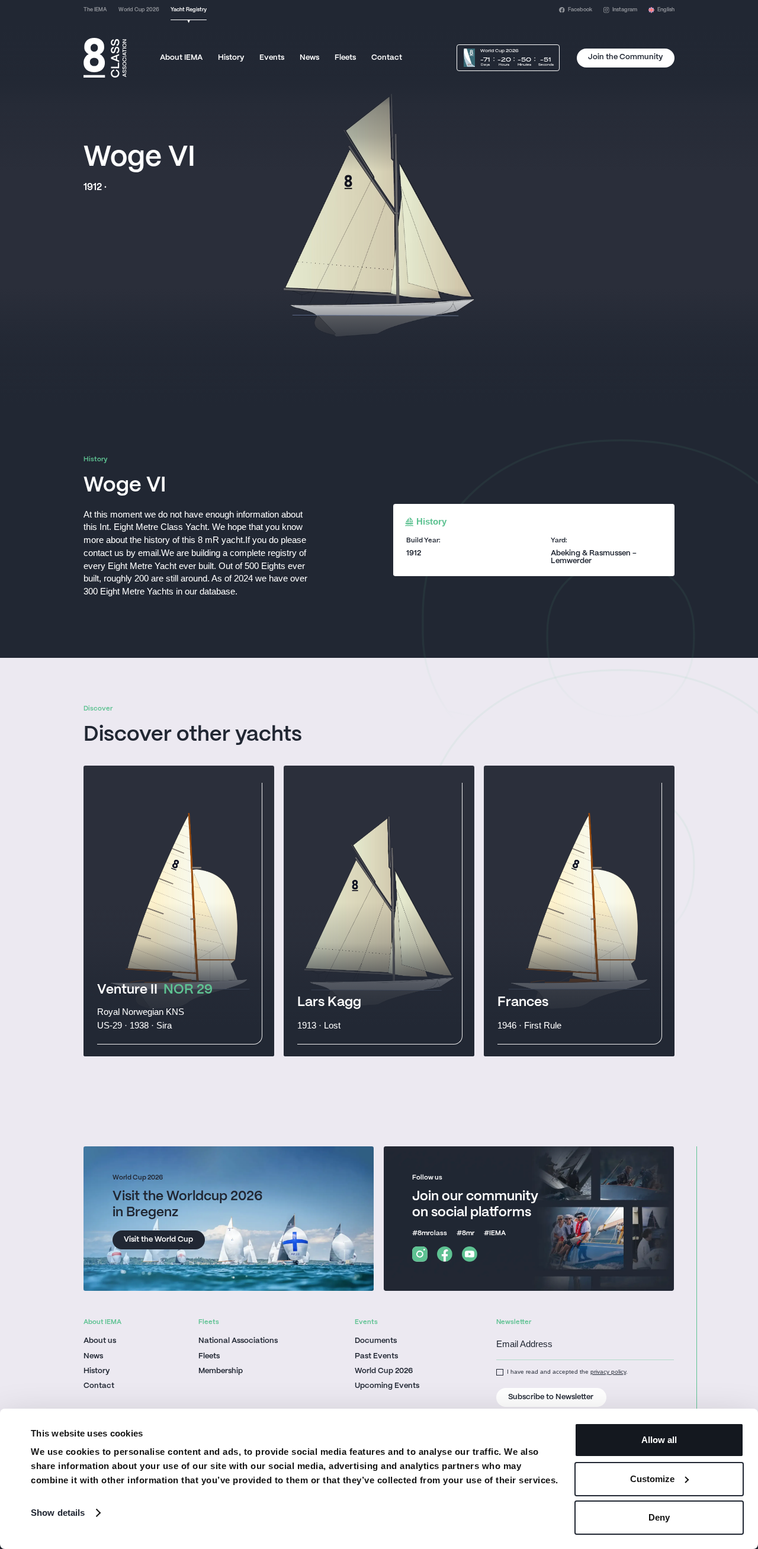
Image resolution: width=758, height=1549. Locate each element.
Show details (58, 1513)
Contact (386, 58)
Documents (376, 1341)
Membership (220, 1371)
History (231, 58)
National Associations (238, 1341)
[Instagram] (420, 1254)
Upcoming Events (387, 1386)
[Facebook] (444, 1254)
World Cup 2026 (384, 1371)
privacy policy (608, 1371)
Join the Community (625, 57)
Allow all (659, 1440)
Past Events (376, 1356)
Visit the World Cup (158, 1239)
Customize (652, 1479)
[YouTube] (469, 1254)
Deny (659, 1517)
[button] (661, 10)
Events (271, 58)
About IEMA (181, 58)
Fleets (345, 58)
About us (99, 1341)
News (309, 58)
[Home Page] (105, 58)
